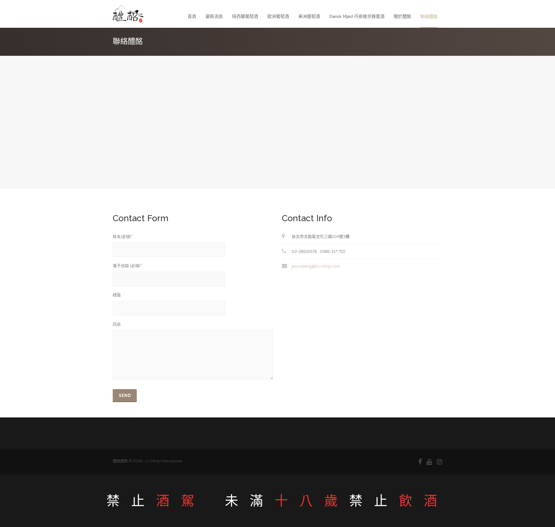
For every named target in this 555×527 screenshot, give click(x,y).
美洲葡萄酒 (309, 16)
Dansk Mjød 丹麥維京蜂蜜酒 (356, 16)
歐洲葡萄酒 (278, 16)
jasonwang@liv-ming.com (316, 266)
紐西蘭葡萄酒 (245, 16)
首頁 (192, 16)
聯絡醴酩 (429, 16)
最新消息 (214, 16)
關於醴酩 (402, 16)
